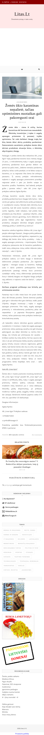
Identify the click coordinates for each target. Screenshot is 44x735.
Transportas (9, 565)
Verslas (21, 565)
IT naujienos (9, 539)
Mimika (5, 712)
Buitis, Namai (29, 530)
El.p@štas (5, 2)
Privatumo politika (22, 734)
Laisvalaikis (34, 539)
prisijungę (8, 485)
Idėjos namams (7, 695)
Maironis (5, 709)
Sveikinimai (6, 687)
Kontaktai (22, 2)
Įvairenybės (22, 102)
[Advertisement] (22, 47)
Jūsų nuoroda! (10, 697)
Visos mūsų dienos (9, 715)
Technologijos (10, 561)
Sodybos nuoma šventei (11, 692)
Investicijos (27, 534)
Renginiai (7, 552)
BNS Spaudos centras (16, 435)
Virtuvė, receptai (11, 570)
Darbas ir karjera (11, 534)
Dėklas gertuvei (7, 704)
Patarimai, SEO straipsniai (11, 684)
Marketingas (9, 543)
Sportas (18, 552)
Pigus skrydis (7, 681)
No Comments (37, 435)
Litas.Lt (22, 14)
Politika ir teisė (31, 548)
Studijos (29, 552)
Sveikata (7, 557)
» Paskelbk (14, 2)
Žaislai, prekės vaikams (10, 676)
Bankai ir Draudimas (12, 530)
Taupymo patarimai (22, 557)
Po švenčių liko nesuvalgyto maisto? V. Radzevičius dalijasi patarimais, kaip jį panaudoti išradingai (22, 464)
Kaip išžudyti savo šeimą (11, 707)
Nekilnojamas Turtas (12, 548)
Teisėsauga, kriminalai (29, 561)
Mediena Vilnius (8, 679)
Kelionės (21, 539)
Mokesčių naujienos (26, 543)
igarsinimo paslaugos (10, 689)
